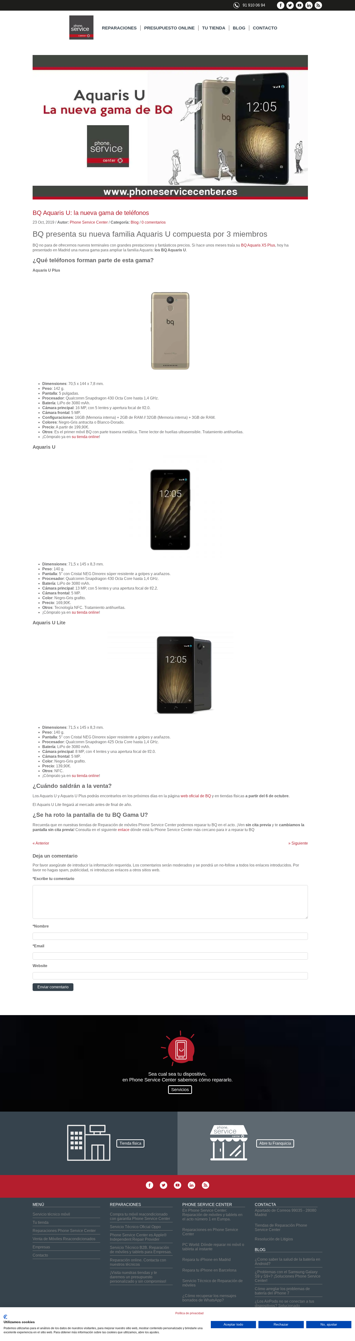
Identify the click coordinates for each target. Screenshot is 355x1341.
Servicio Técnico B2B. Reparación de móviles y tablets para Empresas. (141, 1249)
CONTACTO (265, 28)
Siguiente (298, 843)
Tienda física (130, 1143)
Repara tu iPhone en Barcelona (209, 1270)
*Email (38, 946)
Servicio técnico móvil (51, 1214)
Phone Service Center (89, 222)
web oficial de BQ (196, 796)
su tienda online (85, 437)
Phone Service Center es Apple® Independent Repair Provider (138, 1237)
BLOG (239, 28)
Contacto (40, 1255)
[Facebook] (281, 8)
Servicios (180, 1089)
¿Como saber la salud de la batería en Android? (287, 1261)
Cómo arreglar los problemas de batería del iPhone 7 (282, 1291)
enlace (123, 830)
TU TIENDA (213, 28)
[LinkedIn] (309, 8)
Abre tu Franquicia (275, 1143)
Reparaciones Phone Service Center (64, 1231)
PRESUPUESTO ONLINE (169, 28)
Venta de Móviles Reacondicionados (64, 1239)
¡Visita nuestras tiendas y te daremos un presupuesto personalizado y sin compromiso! (138, 1277)
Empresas (41, 1247)
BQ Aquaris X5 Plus (258, 245)
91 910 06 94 (254, 5)
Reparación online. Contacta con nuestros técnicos (138, 1262)
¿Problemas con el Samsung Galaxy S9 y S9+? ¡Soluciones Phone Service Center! (287, 1276)
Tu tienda (41, 1222)
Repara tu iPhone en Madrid (206, 1260)
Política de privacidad (189, 1313)
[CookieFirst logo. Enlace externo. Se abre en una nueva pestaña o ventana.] (5, 1317)
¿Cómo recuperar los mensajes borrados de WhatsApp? (209, 1298)
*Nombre (41, 926)
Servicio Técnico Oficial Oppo (135, 1227)
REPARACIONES (119, 28)
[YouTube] (299, 8)
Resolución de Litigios (274, 1239)
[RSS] (318, 8)
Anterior (41, 843)
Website (40, 966)
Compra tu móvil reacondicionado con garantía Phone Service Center (140, 1216)
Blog (135, 222)
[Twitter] (290, 8)
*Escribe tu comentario (53, 879)
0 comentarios (154, 222)
